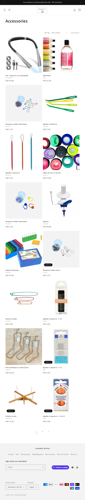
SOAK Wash (47, 76)
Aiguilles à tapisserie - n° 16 (52, 319)
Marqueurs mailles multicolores (16, 124)
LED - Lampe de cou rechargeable (17, 76)
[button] (4, 10)
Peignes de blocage (12, 270)
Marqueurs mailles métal (51, 270)
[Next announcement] (80, 2)
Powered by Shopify (20, 495)
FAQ (17, 454)
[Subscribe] (42, 467)
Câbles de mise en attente (52, 173)
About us (74, 454)
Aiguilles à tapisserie (50, 124)
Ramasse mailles (11, 319)
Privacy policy (25, 454)
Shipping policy (37, 454)
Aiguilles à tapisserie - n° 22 (52, 367)
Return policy (50, 454)
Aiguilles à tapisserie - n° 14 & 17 (54, 416)
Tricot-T (12, 495)
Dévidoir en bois (11, 416)
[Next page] (48, 431)
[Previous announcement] (4, 2)
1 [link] (36, 431)
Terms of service (63, 454)
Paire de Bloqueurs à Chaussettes (17, 367)
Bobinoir (46, 221)
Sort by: (47, 33)
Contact (11, 454)
